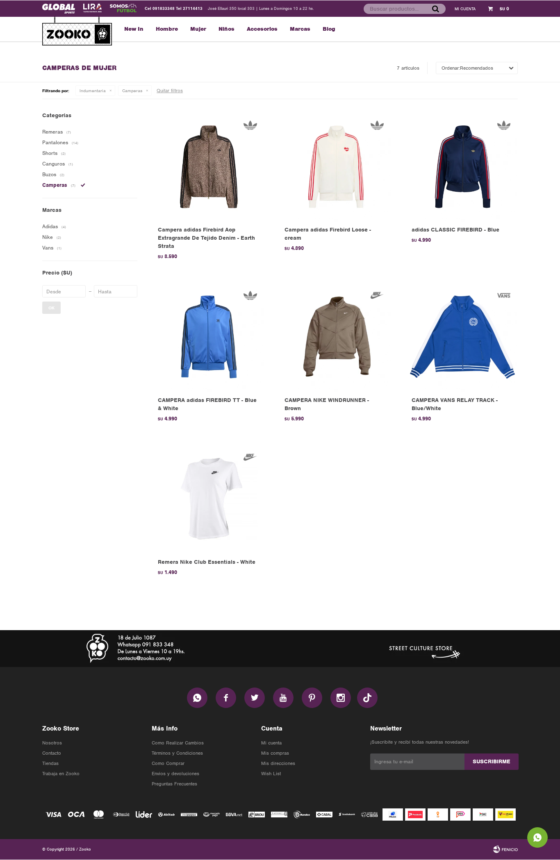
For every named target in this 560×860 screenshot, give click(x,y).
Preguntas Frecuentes (174, 784)
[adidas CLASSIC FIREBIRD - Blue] (462, 166)
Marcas (300, 28)
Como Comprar (168, 763)
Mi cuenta (271, 743)
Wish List (271, 773)
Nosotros (52, 743)
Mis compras (275, 753)
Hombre (167, 28)
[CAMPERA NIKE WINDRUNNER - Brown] (335, 336)
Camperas (132, 90)
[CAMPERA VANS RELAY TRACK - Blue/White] (462, 336)
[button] (435, 8)
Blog (329, 28)
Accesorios (262, 28)
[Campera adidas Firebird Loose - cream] (335, 166)
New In (133, 28)
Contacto (51, 753)
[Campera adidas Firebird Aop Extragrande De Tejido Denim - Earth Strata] (209, 166)
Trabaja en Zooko (61, 773)
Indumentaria (93, 90)
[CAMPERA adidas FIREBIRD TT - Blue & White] (209, 336)
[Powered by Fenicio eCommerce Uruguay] (505, 849)
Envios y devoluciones (175, 773)
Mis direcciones (278, 763)
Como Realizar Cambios (178, 743)
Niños (226, 28)
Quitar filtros (170, 90)
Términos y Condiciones (177, 753)
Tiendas (50, 763)
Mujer (198, 28)
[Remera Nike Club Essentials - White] (209, 499)
